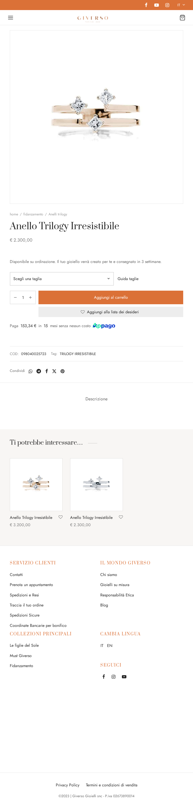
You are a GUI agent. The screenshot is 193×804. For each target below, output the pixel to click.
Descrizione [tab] (96, 399)
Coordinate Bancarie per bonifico (38, 625)
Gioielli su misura (114, 585)
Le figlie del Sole (24, 645)
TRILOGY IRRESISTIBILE (78, 353)
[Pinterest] (62, 371)
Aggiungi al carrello (111, 297)
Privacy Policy (67, 785)
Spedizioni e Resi (24, 595)
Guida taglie (128, 279)
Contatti (16, 575)
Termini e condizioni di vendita (111, 785)
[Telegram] (38, 371)
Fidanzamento (21, 666)
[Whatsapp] (30, 371)
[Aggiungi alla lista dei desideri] (61, 517)
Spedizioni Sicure (24, 615)
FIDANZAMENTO (33, 214)
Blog (104, 605)
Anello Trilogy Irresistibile (31, 517)
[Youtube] (156, 5)
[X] (54, 371)
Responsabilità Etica (117, 595)
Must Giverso (21, 656)
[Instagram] (167, 5)
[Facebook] (146, 5)
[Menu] (11, 17)
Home (14, 214)
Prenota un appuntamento (31, 585)
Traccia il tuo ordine (26, 605)
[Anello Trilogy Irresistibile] (36, 484)
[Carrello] (182, 18)
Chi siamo (108, 575)
